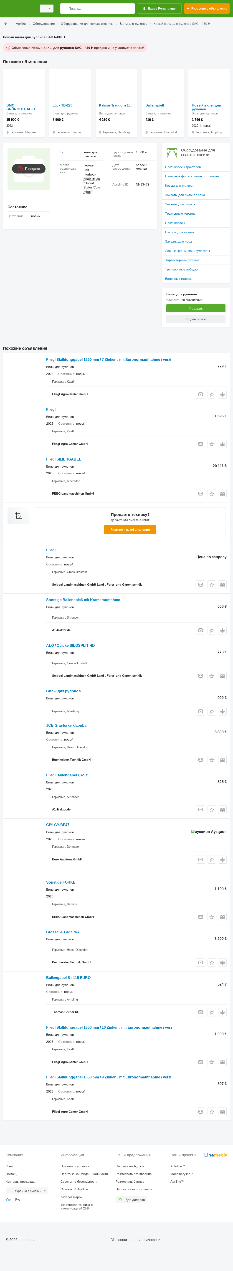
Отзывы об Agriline (74, 1189)
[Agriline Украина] (19, 8)
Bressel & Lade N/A (63, 932)
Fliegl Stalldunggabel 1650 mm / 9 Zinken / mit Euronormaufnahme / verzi (108, 1077)
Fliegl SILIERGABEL (63, 459)
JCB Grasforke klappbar (67, 725)
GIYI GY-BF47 (57, 825)
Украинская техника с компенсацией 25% (77, 1206)
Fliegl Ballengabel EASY (67, 775)
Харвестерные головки (182, 260)
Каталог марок (71, 1197)
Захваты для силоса (180, 204)
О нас (10, 1166)
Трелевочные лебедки (181, 269)
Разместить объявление (130, 529)
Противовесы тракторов (183, 167)
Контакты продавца (20, 1181)
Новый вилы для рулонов (206, 107)
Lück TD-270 (62, 105)
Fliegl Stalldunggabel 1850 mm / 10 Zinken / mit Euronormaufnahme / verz (109, 1027)
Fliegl (51, 409)
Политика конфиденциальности (84, 1174)
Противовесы (175, 223)
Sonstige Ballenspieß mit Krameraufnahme (83, 600)
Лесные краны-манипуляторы (187, 251)
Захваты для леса (178, 241)
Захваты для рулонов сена (185, 195)
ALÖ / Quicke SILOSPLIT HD (70, 645)
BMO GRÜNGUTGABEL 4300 (21, 107)
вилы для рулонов (90, 154)
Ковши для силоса (178, 185)
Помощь (12, 1174)
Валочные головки (178, 278)
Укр (8, 1199)
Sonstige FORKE (61, 882)
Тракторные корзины (180, 213)
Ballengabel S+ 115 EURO (68, 978)
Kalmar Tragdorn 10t (115, 105)
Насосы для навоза (179, 232)
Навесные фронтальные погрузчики (192, 176)
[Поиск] (65, 8)
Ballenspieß (154, 105)
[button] (212, 394)
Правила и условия (75, 1166)
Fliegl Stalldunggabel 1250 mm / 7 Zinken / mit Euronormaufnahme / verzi (108, 360)
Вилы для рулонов (63, 691)
